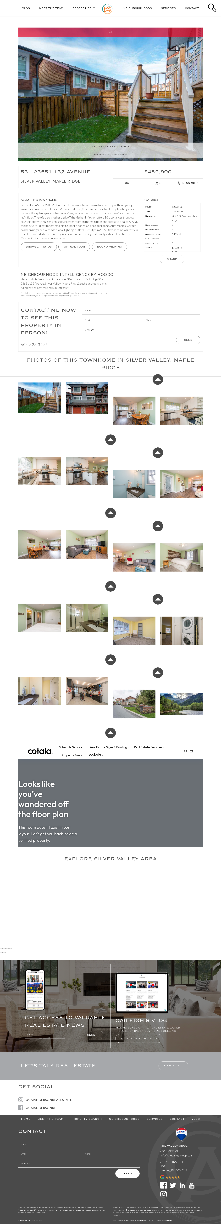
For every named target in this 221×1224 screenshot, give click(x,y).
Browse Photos (39, 246)
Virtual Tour (74, 246)
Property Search (86, 1118)
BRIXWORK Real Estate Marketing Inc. (132, 1220)
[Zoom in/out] (10, 948)
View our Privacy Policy (30, 1220)
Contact (192, 8)
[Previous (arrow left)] (1, 952)
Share (172, 259)
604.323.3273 (34, 344)
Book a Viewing (109, 246)
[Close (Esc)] (1, 948)
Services (155, 1118)
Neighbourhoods (137, 8)
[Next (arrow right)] (4, 952)
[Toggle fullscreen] (7, 948)
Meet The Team (51, 8)
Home (25, 1118)
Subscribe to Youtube (138, 1038)
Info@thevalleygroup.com (176, 1155)
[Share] (4, 948)
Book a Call (173, 1065)
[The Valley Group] (107, 7)
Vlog (26, 8)
